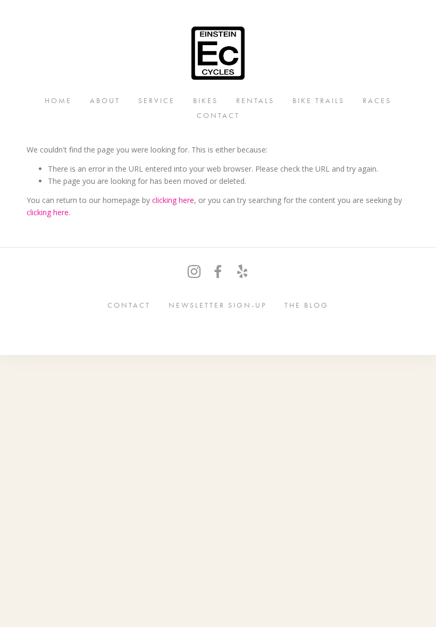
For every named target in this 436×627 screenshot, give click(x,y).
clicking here (173, 200)
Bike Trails (318, 100)
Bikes (205, 100)
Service (156, 100)
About (105, 100)
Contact (218, 115)
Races (377, 100)
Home (58, 100)
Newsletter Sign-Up (217, 304)
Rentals (255, 100)
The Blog (306, 304)
